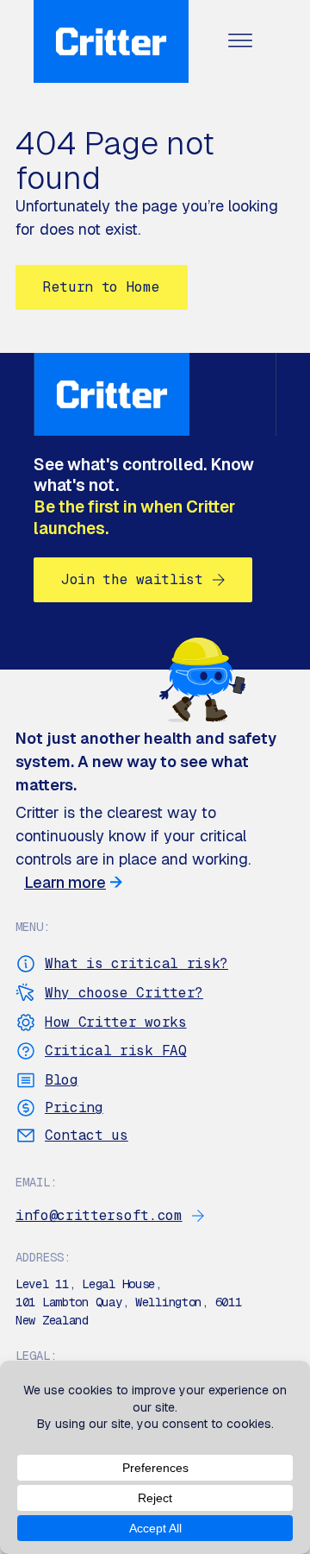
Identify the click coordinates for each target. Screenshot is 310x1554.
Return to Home (101, 287)
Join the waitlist (132, 579)
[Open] (240, 42)
